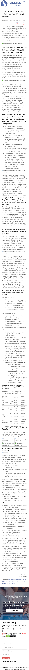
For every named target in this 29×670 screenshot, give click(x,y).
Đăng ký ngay (14, 610)
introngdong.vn (6, 639)
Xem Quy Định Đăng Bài (19, 22)
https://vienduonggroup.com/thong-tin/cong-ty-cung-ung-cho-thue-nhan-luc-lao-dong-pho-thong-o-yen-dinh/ (14, 581)
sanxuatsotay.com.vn (7, 641)
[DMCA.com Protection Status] (11, 636)
